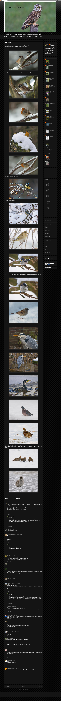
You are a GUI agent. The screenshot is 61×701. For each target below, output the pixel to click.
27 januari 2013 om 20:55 (17, 583)
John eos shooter (9, 631)
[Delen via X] (17, 498)
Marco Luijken (9, 568)
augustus (48, 201)
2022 (46, 185)
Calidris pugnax (47, 221)
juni (47, 203)
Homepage (24, 686)
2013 (46, 196)
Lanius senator (47, 233)
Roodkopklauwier (47, 240)
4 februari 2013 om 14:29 (15, 668)
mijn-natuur (47, 97)
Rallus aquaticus (47, 239)
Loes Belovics (9, 503)
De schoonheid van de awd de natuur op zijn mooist (50, 116)
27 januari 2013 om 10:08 (14, 503)
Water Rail (46, 249)
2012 (46, 215)
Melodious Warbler (47, 236)
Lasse (8, 529)
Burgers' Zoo (51, 66)
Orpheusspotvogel (47, 237)
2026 (46, 180)
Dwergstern (46, 227)
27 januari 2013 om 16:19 (12, 555)
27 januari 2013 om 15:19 (20, 534)
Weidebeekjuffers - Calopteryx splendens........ (51, 79)
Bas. (7, 638)
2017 (46, 191)
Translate (51, 264)
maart (47, 207)
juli (47, 202)
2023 (46, 184)
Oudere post (40, 686)
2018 (46, 190)
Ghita (8, 606)
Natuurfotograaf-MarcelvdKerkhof (11, 534)
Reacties (9, 514)
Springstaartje (47, 243)
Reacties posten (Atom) (26, 689)
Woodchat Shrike (47, 253)
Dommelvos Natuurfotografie (50, 103)
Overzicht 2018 (51, 136)
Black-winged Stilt (47, 220)
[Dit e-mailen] (16, 498)
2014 (46, 195)
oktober (48, 198)
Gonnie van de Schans (10, 583)
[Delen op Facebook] (18, 498)
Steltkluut (46, 246)
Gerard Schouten (9, 668)
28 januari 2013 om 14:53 (13, 615)
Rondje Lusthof (51, 110)
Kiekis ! (47, 161)
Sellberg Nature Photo (49, 122)
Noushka (8, 660)
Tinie (8, 555)
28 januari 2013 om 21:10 (15, 631)
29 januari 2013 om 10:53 (12, 638)
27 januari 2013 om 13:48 (12, 529)
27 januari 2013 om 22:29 (12, 606)
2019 (46, 189)
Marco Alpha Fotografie (49, 65)
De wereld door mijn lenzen (50, 59)
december (48, 197)
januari (48, 209)
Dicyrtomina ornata (47, 224)
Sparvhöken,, (51, 123)
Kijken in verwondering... (49, 109)
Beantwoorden (10, 526)
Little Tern (46, 234)
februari (48, 208)
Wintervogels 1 (48, 210)
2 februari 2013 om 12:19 (13, 660)
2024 (46, 183)
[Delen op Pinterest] (19, 498)
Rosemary (8, 615)
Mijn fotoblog (48, 155)
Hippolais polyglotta (47, 230)
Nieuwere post (7, 686)
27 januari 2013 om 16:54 (14, 568)
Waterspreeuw (47, 252)
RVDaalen (8, 649)
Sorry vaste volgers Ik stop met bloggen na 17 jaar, (52, 118)
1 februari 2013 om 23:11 (13, 649)
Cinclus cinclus (47, 223)
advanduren (51, 44)
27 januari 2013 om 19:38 (12, 578)
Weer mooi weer (48, 71)
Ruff (45, 242)
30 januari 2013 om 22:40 (13, 643)
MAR (8, 578)
